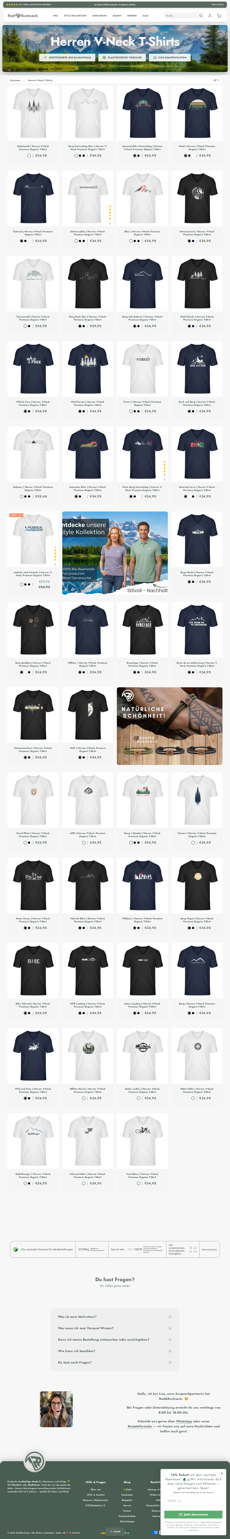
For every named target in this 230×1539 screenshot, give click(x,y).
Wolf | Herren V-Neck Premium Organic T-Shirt (88, 750)
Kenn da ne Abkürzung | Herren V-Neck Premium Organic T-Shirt (197, 664)
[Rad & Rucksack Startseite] (23, 15)
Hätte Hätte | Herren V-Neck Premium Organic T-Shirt (197, 1090)
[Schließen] (221, 1473)
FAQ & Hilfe (218, 4)
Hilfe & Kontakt (96, 1495)
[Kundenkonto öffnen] (209, 15)
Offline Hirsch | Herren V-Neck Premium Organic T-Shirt (88, 1090)
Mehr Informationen (209, 1249)
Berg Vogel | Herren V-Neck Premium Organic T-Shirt (197, 920)
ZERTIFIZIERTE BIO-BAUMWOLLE (70, 57)
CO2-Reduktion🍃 (96, 1505)
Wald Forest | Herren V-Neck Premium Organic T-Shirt (88, 403)
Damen (117, 15)
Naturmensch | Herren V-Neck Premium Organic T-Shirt (197, 233)
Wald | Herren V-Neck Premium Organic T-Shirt (197, 148)
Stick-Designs (127, 1521)
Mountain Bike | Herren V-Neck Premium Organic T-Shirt (87, 489)
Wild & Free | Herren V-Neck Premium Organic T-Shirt (33, 403)
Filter (116, 1531)
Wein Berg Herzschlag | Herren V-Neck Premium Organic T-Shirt (142, 489)
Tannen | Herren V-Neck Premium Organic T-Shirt (197, 835)
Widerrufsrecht (158, 1495)
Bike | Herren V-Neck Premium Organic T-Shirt (142, 233)
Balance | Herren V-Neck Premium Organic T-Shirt (33, 489)
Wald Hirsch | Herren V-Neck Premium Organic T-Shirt (197, 318)
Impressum (158, 1516)
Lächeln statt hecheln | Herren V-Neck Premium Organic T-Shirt (33, 574)
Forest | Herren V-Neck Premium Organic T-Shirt (142, 403)
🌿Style (127, 1489)
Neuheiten (127, 1495)
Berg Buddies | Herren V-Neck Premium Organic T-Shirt (33, 664)
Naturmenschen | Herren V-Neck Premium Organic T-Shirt (33, 750)
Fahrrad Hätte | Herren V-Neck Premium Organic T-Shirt (88, 1176)
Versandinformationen (158, 1505)
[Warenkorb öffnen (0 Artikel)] (218, 15)
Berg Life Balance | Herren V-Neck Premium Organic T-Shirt (142, 318)
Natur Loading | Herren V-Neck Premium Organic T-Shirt (142, 1005)
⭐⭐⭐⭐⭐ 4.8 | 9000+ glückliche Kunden (28, 4)
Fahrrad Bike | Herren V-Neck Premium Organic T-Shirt (87, 920)
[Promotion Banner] (115, 552)
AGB (158, 1500)
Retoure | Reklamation (95, 1500)
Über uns (96, 1489)
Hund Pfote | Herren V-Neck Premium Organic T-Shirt (32, 835)
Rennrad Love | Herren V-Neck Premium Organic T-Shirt (197, 489)
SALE (145, 15)
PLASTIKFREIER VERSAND (125, 57)
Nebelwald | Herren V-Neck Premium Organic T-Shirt (33, 148)
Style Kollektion (75, 15)
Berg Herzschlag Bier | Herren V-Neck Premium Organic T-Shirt (87, 148)
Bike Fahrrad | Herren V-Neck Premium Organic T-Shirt (33, 1005)
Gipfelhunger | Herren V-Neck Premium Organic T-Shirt (33, 1176)
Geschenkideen (127, 1516)
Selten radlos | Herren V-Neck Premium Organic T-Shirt (142, 1090)
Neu (55, 15)
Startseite (15, 80)
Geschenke (99, 15)
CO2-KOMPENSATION (172, 57)
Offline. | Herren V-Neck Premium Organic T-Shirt (87, 664)
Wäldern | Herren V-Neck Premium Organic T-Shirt (142, 920)
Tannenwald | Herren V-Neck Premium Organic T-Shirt (33, 318)
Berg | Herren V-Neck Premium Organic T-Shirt (197, 1005)
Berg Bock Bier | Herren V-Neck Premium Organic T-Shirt (87, 318)
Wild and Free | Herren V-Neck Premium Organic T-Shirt (33, 1090)
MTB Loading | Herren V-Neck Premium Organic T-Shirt (87, 1005)
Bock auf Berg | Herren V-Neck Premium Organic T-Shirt (197, 403)
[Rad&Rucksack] (34, 1461)
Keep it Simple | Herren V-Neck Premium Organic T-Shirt (142, 835)
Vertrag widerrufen (158, 1489)
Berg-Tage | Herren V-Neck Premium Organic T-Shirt (142, 664)
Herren (132, 15)
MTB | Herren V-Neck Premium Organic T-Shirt (87, 835)
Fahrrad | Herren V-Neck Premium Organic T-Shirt (33, 233)
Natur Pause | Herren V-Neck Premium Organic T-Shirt (33, 920)
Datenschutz (158, 1511)
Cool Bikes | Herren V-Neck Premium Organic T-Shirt (142, 1176)
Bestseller (127, 1500)
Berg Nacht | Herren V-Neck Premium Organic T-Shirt (197, 574)
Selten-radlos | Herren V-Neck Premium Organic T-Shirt (87, 233)
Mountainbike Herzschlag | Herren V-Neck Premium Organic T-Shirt (142, 148)
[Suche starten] (200, 15)
